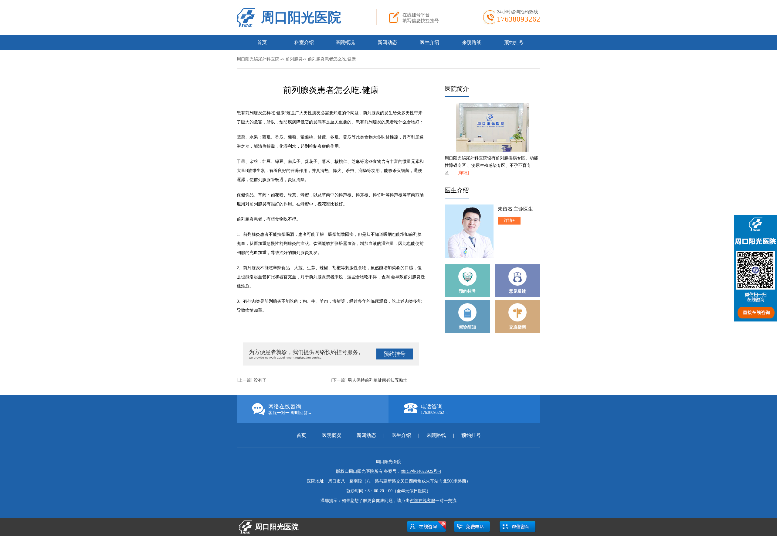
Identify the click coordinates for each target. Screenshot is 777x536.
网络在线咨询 (290, 409)
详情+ (509, 220)
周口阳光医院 (301, 17)
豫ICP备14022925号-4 (421, 471)
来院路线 (471, 42)
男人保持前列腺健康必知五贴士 (377, 380)
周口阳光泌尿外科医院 (258, 59)
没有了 (260, 380)
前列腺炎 (294, 59)
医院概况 (345, 42)
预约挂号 (514, 42)
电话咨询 (434, 409)
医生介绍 (429, 42)
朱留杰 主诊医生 (515, 208)
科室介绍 (304, 42)
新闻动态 (387, 42)
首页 (262, 42)
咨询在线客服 (422, 500)
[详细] (463, 172)
